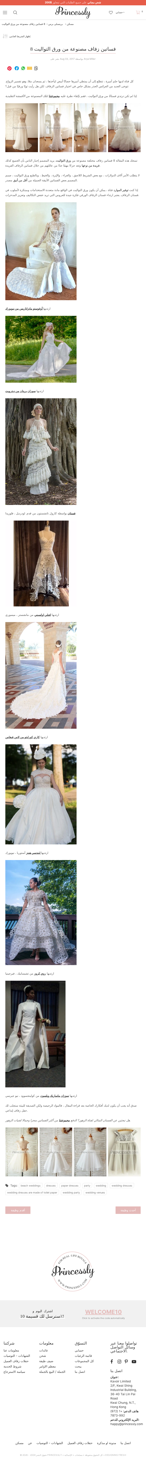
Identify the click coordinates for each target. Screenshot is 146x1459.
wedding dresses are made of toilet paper (32, 1192)
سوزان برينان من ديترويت (20, 391)
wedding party (71, 1192)
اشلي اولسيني (42, 615)
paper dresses (70, 1185)
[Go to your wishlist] (111, 11)
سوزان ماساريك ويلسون (54, 1095)
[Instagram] (120, 1362)
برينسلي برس (55, 23)
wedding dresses (122, 1185)
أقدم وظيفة (18, 1210)
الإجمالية (68, 1455)
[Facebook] (113, 1362)
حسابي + (120, 12)
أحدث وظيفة (128, 1210)
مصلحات (78, 1455)
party (87, 1185)
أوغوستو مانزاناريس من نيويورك (24, 308)
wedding (101, 1185)
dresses (51, 1185)
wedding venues (95, 1192)
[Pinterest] (127, 1362)
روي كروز (40, 973)
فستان (71, 513)
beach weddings (31, 1185)
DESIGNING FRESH (115, 1455)
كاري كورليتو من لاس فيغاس (22, 737)
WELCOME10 (103, 1311)
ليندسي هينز (33, 853)
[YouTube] (134, 1362)
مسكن (70, 23)
